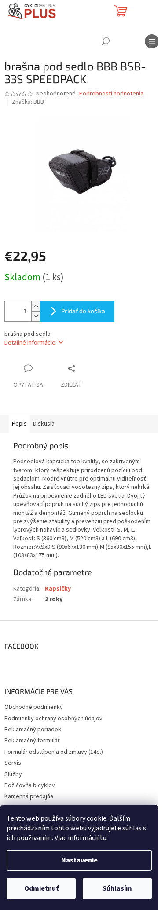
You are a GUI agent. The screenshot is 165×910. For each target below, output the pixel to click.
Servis (12, 763)
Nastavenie (79, 860)
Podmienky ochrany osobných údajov (53, 718)
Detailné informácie (29, 342)
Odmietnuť (41, 888)
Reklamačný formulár (32, 740)
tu (103, 838)
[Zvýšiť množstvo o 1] (35, 306)
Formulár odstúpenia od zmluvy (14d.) (53, 752)
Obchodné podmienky (33, 707)
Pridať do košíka (83, 311)
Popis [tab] (19, 423)
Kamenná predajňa (28, 796)
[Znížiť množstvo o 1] (35, 316)
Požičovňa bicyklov (29, 785)
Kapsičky (58, 588)
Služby (13, 774)
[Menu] (152, 41)
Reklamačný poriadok (32, 729)
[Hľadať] (105, 41)
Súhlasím (117, 888)
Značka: (28, 102)
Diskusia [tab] (44, 423)
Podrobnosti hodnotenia (111, 94)
